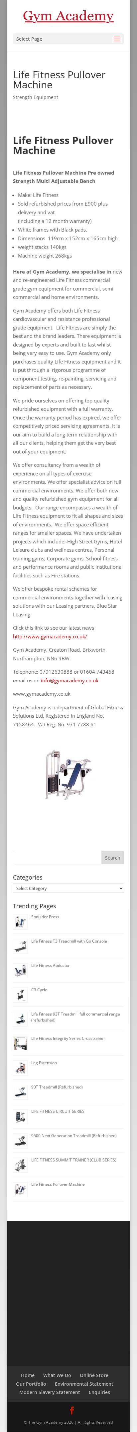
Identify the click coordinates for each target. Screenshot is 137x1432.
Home (28, 1375)
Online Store (94, 1375)
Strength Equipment (35, 97)
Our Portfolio (31, 1384)
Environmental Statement (84, 1384)
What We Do (57, 1375)
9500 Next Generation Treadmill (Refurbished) (74, 1135)
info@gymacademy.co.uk (69, 680)
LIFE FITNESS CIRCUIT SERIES (57, 1111)
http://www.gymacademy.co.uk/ (50, 636)
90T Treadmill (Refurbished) (57, 1087)
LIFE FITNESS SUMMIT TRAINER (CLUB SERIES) (73, 1160)
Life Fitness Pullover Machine (58, 1184)
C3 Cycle (39, 990)
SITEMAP (69, 1333)
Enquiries (99, 1392)
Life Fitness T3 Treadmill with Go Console (69, 941)
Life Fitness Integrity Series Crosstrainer (68, 1038)
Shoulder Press (45, 917)
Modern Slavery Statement (49, 1392)
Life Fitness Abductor (50, 965)
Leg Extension (44, 1063)
